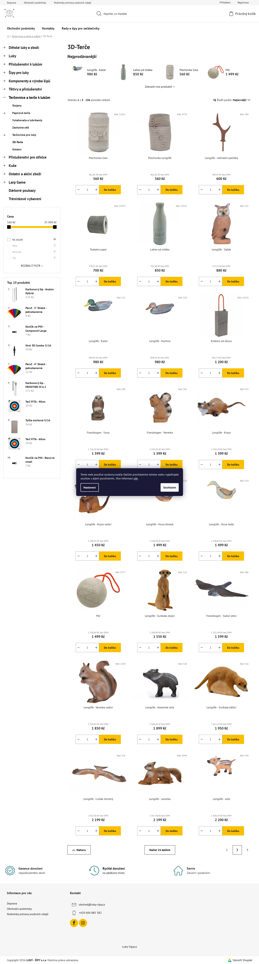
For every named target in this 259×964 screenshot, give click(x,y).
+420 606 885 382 (90, 912)
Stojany (17, 105)
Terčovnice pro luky (24, 135)
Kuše (13, 165)
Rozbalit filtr (30, 265)
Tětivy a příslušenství (25, 89)
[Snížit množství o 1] (78, 189)
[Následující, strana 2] (237, 849)
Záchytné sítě (20, 127)
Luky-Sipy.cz (129, 946)
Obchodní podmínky (35, 2)
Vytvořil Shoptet (242, 960)
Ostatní (16, 149)
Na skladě (34, 239)
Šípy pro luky (19, 72)
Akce (33, 245)
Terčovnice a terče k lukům (29, 97)
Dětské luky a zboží (24, 47)
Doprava (11, 2)
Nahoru (81, 850)
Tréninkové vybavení (25, 198)
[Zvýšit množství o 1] (96, 189)
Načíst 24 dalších (159, 850)
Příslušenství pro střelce (28, 157)
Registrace (243, 2)
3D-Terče (17, 142)
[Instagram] (83, 923)
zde (136, 478)
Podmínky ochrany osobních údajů (72, 2)
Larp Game (17, 182)
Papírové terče (21, 113)
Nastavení (89, 487)
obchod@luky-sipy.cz (92, 904)
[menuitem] (20, 28)
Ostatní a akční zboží (25, 174)
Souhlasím (169, 487)
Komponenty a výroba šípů (29, 81)
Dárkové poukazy (22, 190)
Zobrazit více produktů (158, 86)
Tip (33, 258)
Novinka (33, 251)
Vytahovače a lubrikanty (27, 120)
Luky (12, 56)
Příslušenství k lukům (25, 64)
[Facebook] (74, 923)
